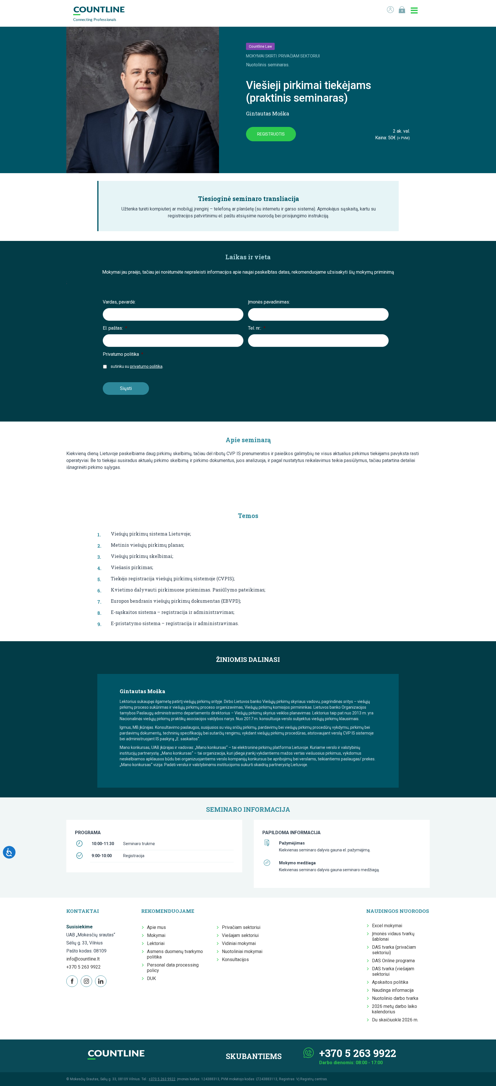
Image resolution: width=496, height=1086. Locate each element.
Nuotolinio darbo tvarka (395, 998)
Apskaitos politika (390, 982)
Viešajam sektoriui (240, 935)
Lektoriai (155, 943)
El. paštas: (115, 328)
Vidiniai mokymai (239, 943)
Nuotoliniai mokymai (242, 951)
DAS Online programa (393, 960)
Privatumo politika (123, 354)
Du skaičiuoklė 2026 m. (395, 1020)
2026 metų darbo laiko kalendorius (394, 1009)
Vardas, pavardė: (119, 302)
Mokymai (156, 935)
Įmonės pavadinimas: (269, 302)
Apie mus (156, 927)
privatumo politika (146, 366)
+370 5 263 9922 (83, 967)
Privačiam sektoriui (241, 927)
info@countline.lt (83, 959)
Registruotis (271, 134)
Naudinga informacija (393, 990)
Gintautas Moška (267, 113)
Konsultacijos (235, 959)
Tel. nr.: (257, 328)
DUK (151, 978)
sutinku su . (137, 366)
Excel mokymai (387, 925)
